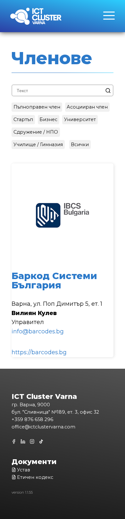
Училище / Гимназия (38, 144)
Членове (52, 58)
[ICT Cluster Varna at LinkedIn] (23, 441)
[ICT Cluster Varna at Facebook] (15, 441)
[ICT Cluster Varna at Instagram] (32, 441)
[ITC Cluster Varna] (36, 18)
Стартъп (23, 119)
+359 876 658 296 (32, 419)
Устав (23, 470)
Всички (80, 144)
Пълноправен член (36, 107)
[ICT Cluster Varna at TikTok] (41, 441)
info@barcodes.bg (38, 331)
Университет (80, 119)
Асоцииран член (87, 107)
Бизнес (48, 119)
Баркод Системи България (54, 280)
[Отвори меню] (109, 19)
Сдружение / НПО (35, 132)
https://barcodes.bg (39, 352)
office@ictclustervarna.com (43, 427)
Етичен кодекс (35, 477)
